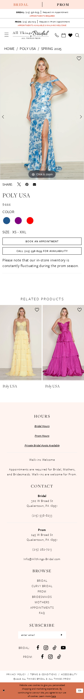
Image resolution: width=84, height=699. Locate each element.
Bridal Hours (42, 426)
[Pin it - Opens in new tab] (26, 184)
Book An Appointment (42, 241)
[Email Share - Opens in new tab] (34, 184)
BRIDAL (42, 580)
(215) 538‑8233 (42, 515)
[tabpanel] (42, 117)
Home (9, 48)
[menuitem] (21, 4)
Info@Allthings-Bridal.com (42, 559)
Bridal (21, 4)
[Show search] (77, 35)
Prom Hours (42, 436)
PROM (42, 591)
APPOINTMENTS (42, 607)
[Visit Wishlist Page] (70, 35)
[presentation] (21, 342)
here (53, 696)
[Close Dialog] (4, 690)
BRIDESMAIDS (42, 596)
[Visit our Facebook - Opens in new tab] (38, 647)
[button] (6, 34)
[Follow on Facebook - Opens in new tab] (42, 656)
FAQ (42, 613)
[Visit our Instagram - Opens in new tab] (46, 647)
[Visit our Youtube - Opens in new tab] (63, 647)
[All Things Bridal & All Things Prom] (31, 35)
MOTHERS (42, 602)
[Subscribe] (61, 635)
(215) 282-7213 (42, 549)
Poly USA (28, 48)
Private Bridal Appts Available (42, 445)
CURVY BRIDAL (42, 586)
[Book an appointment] (63, 35)
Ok (80, 690)
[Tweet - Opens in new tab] (19, 184)
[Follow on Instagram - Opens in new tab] (50, 656)
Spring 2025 (51, 48)
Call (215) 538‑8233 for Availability (42, 251)
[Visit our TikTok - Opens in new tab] (54, 647)
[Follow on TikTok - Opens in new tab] (59, 656)
